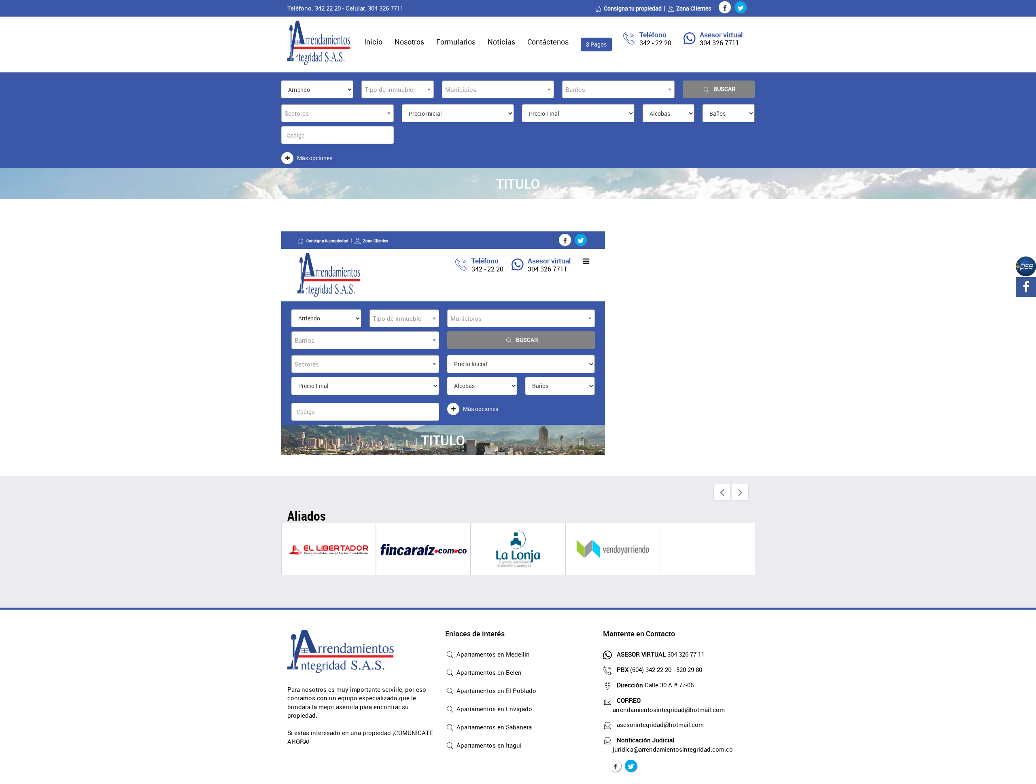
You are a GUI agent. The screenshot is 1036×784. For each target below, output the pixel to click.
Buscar (724, 89)
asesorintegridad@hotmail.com (660, 724)
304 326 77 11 (661, 654)
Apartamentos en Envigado (493, 709)
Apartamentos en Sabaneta (493, 727)
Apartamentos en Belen (488, 672)
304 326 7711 (719, 42)
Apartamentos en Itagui (488, 745)
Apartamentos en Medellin (492, 654)
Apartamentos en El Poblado (495, 691)
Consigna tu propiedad (633, 8)
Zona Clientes (693, 8)
